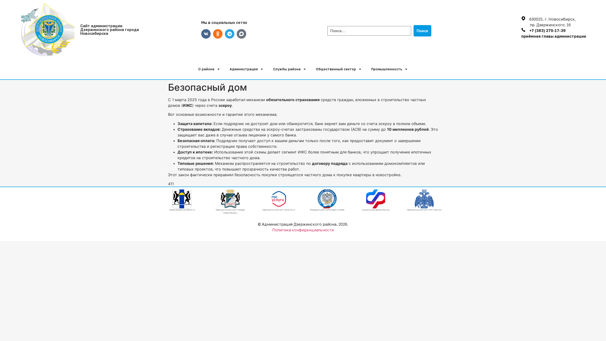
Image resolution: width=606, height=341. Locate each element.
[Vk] (206, 34)
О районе (206, 69)
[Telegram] (229, 34)
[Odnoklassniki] (218, 34)
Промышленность (386, 69)
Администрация (244, 69)
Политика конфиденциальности (303, 230)
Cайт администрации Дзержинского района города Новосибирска (109, 29)
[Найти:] (369, 31)
